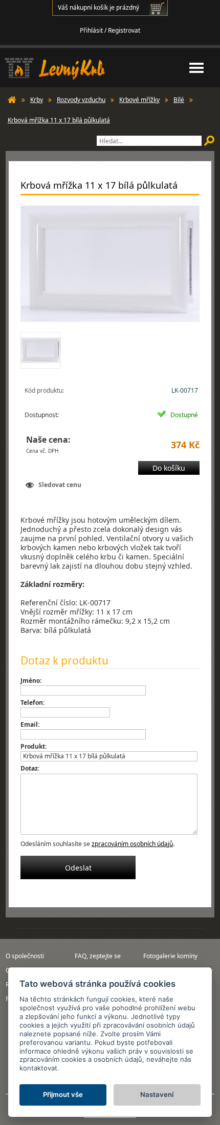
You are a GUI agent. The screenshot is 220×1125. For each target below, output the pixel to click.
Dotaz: (29, 768)
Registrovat (124, 30)
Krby (36, 99)
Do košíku (168, 468)
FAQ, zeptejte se (98, 956)
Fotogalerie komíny (170, 956)
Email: (29, 724)
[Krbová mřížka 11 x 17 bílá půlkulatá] (110, 263)
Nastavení (156, 1094)
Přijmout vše (63, 1094)
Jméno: (30, 680)
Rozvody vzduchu (81, 99)
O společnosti (25, 956)
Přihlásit (91, 30)
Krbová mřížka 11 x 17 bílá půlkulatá (59, 120)
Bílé (178, 99)
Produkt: (33, 746)
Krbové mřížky (139, 99)
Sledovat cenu (59, 484)
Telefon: (32, 702)
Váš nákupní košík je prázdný (98, 7)
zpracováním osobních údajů (132, 843)
